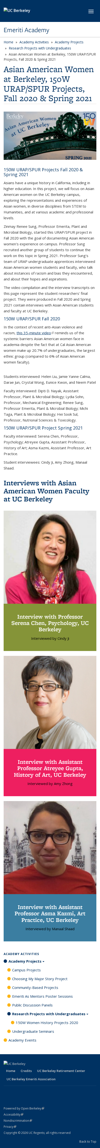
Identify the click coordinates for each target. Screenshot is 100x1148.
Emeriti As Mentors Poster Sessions (42, 996)
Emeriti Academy (26, 30)
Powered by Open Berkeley (24, 1108)
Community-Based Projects (35, 987)
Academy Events (22, 1040)
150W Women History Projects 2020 (47, 1022)
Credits (26, 1071)
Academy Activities (34, 42)
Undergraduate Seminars (33, 1031)
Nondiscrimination (18, 1121)
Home (8, 42)
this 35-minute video (35, 332)
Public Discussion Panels (32, 1005)
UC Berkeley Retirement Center (61, 1071)
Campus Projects (26, 969)
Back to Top (87, 1141)
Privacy (10, 1127)
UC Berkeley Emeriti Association (31, 1079)
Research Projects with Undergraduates (40, 48)
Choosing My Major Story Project (39, 978)
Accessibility (13, 1114)
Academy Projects (69, 42)
